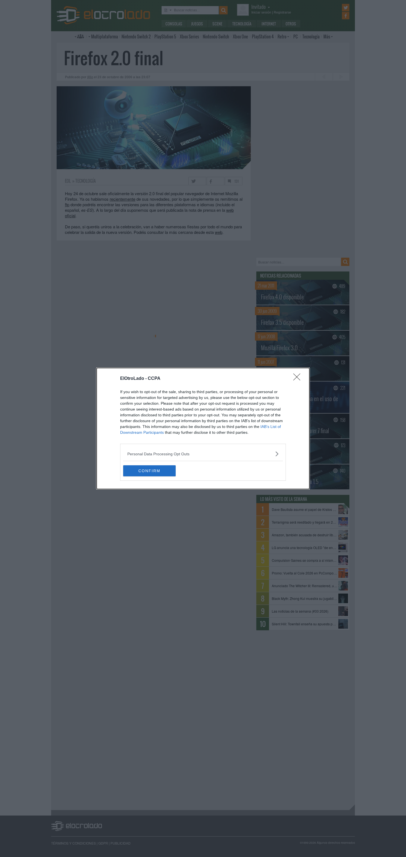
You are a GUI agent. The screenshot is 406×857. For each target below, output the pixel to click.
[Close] (298, 378)
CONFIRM (149, 471)
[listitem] (203, 454)
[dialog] (203, 428)
